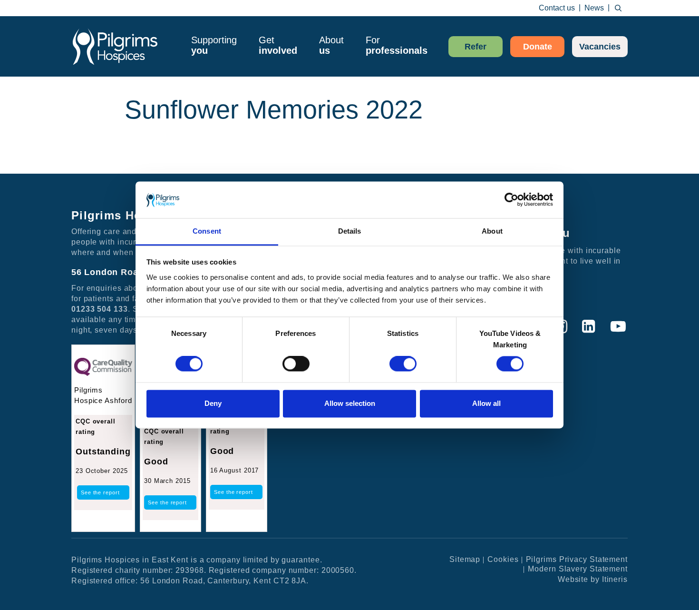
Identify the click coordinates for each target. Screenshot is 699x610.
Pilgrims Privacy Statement (577, 559)
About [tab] (492, 231)
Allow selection (349, 403)
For (396, 45)
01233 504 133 (99, 309)
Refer (475, 46)
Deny (213, 403)
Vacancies (600, 46)
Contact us (557, 8)
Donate (537, 46)
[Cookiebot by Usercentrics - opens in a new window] (511, 200)
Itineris (615, 579)
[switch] (296, 364)
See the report (100, 492)
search (618, 8)
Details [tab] (349, 231)
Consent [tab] (207, 231)
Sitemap (464, 559)
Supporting (214, 45)
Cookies (502, 559)
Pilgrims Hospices (115, 46)
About (331, 45)
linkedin (588, 326)
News (594, 8)
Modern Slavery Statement (578, 569)
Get (278, 45)
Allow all (486, 403)
